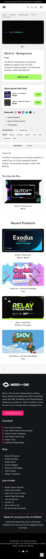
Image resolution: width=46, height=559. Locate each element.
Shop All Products (12, 456)
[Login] (31, 7)
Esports (27, 135)
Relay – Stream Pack (23, 322)
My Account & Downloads (15, 508)
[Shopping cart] (34, 7)
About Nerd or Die (12, 505)
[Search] (27, 7)
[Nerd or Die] (10, 7)
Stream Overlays (11, 459)
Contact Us (9, 502)
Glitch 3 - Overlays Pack (23, 206)
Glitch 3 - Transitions (19, 93)
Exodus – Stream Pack (23, 255)
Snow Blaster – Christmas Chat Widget (23, 356)
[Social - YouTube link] (23, 551)
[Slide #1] (21, 46)
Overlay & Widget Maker (14, 442)
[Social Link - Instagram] (27, 551)
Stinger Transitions (12, 474)
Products (12, 15)
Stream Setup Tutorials (14, 487)
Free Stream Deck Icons (14, 437)
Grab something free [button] (12, 413)
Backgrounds (23, 15)
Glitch (15, 138)
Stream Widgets (11, 465)
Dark (40, 135)
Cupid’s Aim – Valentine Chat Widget (23, 289)
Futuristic (20, 135)
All (16, 130)
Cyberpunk (6, 138)
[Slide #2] (24, 46)
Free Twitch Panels (12, 431)
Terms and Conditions (31, 543)
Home (4, 15)
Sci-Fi (34, 135)
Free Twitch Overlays (13, 428)
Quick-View (41, 231)
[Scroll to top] (42, 555)
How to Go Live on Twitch (15, 493)
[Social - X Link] (19, 551)
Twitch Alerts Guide (13, 490)
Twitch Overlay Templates (15, 434)
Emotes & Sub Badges (14, 468)
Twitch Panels (10, 471)
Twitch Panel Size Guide (14, 496)
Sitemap (30, 546)
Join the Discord (11, 499)
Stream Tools (10, 439)
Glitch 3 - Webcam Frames (21, 101)
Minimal (11, 135)
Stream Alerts (10, 462)
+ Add (38, 94)
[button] (41, 7)
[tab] (29, 146)
